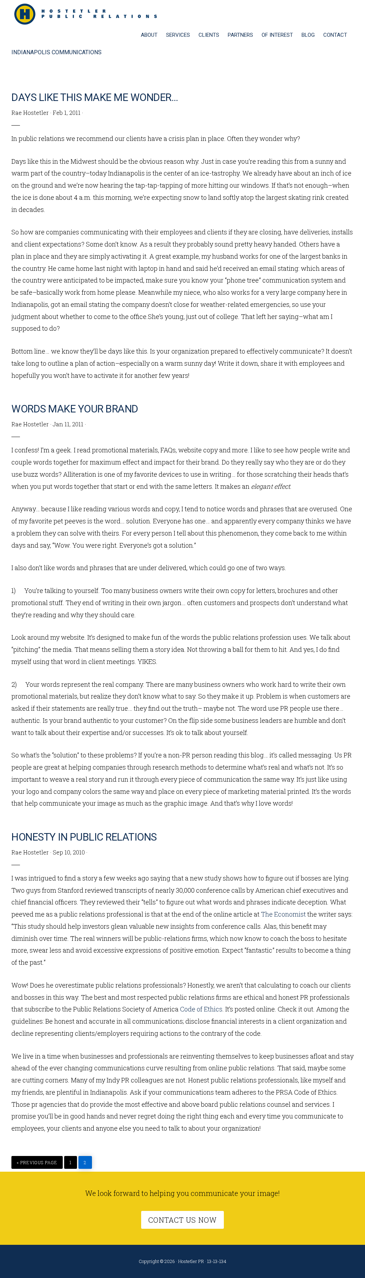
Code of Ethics (201, 1009)
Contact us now (182, 1219)
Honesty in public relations (84, 837)
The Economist (283, 914)
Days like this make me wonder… (94, 97)
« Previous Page (37, 1160)
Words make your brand (74, 409)
